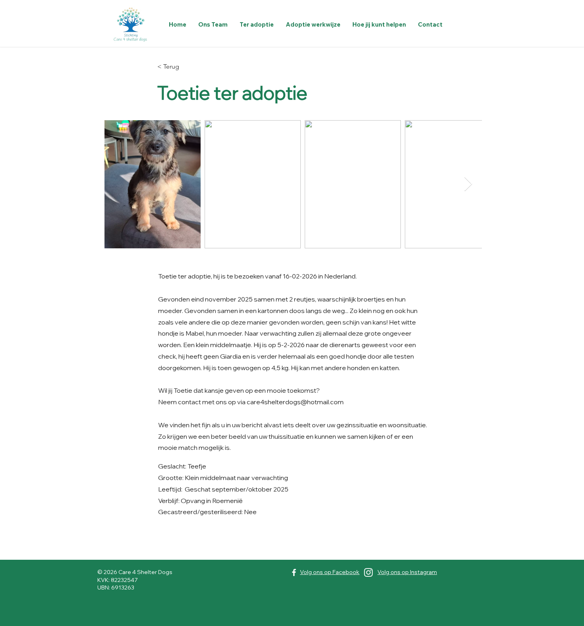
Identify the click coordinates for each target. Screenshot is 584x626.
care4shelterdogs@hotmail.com (295, 402)
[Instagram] (368, 572)
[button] (257, 24)
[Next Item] (468, 184)
